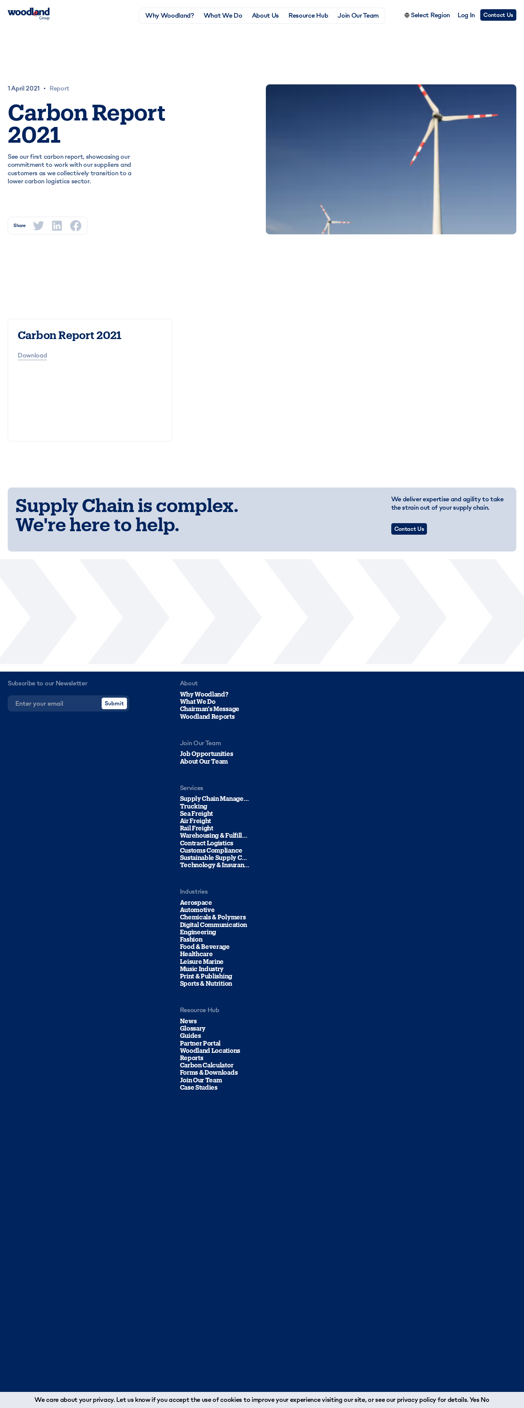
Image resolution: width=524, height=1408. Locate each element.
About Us (265, 16)
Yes (475, 1399)
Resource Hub (308, 16)
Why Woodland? (169, 16)
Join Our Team (358, 16)
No (485, 1399)
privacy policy (417, 1399)
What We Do (223, 16)
